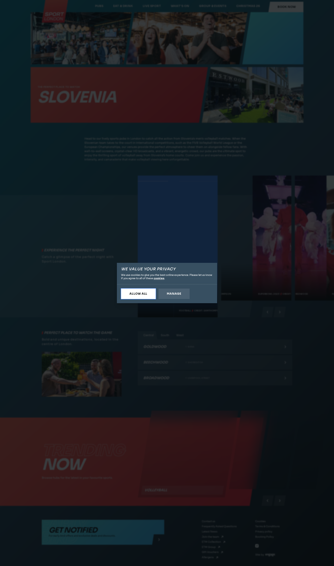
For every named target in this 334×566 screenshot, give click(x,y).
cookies (159, 278)
